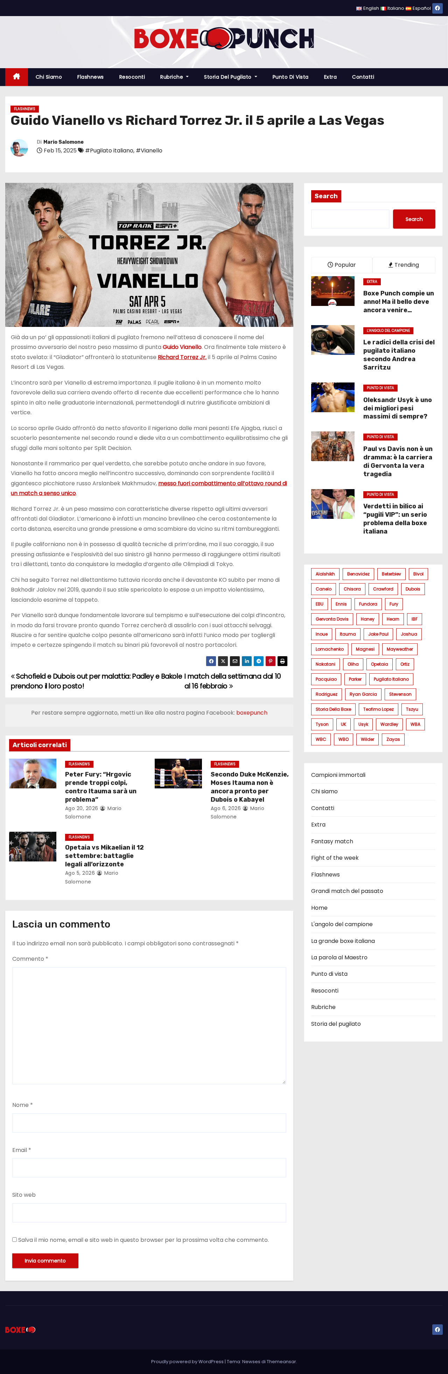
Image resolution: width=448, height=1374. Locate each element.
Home (319, 908)
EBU (319, 604)
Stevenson (400, 694)
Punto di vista (291, 76)
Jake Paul (378, 634)
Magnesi (365, 649)
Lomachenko (330, 649)
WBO (343, 739)
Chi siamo (49, 76)
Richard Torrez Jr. (182, 357)
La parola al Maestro (339, 957)
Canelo (323, 589)
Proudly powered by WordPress (188, 1361)
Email (21, 1150)
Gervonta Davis (332, 619)
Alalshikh (325, 574)
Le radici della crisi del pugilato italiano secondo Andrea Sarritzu (399, 354)
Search (326, 196)
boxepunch (251, 713)
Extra (330, 76)
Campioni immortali (338, 775)
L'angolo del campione (388, 330)
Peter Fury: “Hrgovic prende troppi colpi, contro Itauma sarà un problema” (100, 787)
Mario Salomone (63, 142)
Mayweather (400, 649)
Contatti (363, 76)
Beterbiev (391, 574)
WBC (321, 739)
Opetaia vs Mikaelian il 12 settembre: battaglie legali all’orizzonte (104, 856)
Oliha (353, 664)
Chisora (352, 589)
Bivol (418, 574)
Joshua (409, 634)
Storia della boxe (333, 709)
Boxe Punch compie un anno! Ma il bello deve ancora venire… (398, 301)
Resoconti (132, 76)
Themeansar (281, 1361)
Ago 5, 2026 (80, 873)
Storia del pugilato (228, 76)
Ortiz (405, 664)
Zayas (393, 739)
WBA (415, 724)
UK (343, 724)
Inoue (322, 634)
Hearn (393, 619)
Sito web (24, 1195)
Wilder (367, 739)
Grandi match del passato (347, 891)
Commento (30, 959)
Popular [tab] (344, 265)
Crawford (383, 589)
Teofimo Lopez (378, 709)
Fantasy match (332, 841)
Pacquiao (326, 679)
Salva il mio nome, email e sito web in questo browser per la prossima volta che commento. (143, 1240)
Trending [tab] (406, 265)
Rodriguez (326, 694)
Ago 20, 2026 (81, 808)
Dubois (413, 589)
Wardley (389, 724)
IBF (415, 619)
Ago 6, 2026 (226, 808)
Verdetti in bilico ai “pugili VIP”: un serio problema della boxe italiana (395, 518)
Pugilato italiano (391, 679)
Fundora (368, 604)
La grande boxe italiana (343, 941)
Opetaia (379, 664)
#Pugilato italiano (109, 150)
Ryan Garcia (363, 694)
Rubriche (172, 76)
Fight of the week (335, 858)
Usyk (363, 724)
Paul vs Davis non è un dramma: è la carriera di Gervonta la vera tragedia (398, 461)
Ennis (341, 604)
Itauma (348, 634)
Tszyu (412, 709)
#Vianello (149, 150)
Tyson (322, 724)
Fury (394, 604)
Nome (22, 1105)
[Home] (16, 77)
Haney (367, 619)
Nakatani (325, 664)
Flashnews (90, 76)
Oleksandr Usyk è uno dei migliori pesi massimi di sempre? (397, 408)
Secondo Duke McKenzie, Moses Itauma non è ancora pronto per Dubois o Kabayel (250, 787)
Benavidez (358, 574)
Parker (355, 679)
